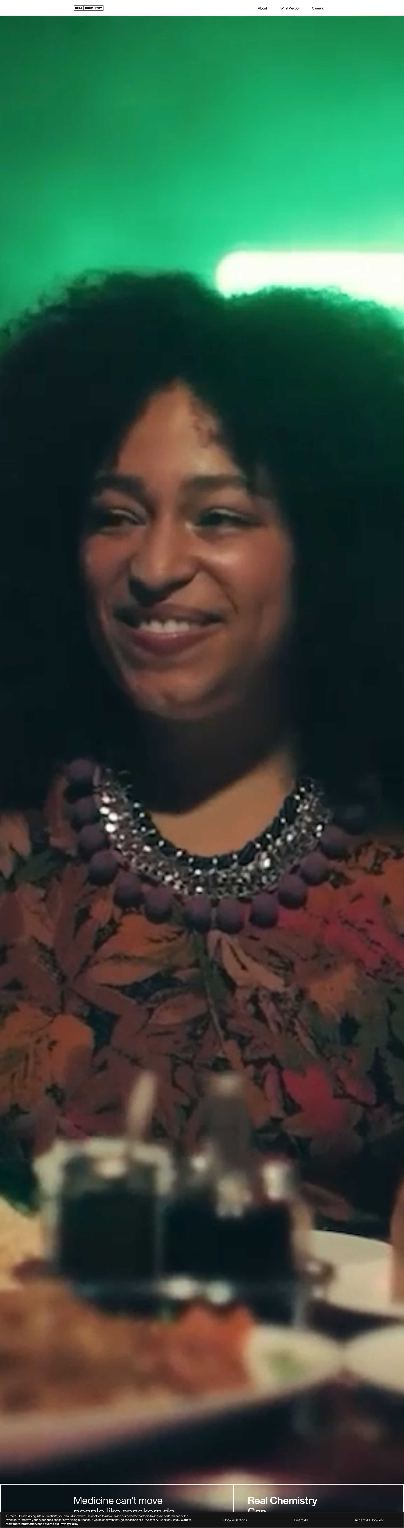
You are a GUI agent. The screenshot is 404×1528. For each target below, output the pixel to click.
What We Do (289, 8)
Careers (318, 8)
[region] (202, 1520)
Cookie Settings (235, 1520)
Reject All (301, 1520)
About (262, 8)
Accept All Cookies (369, 1520)
